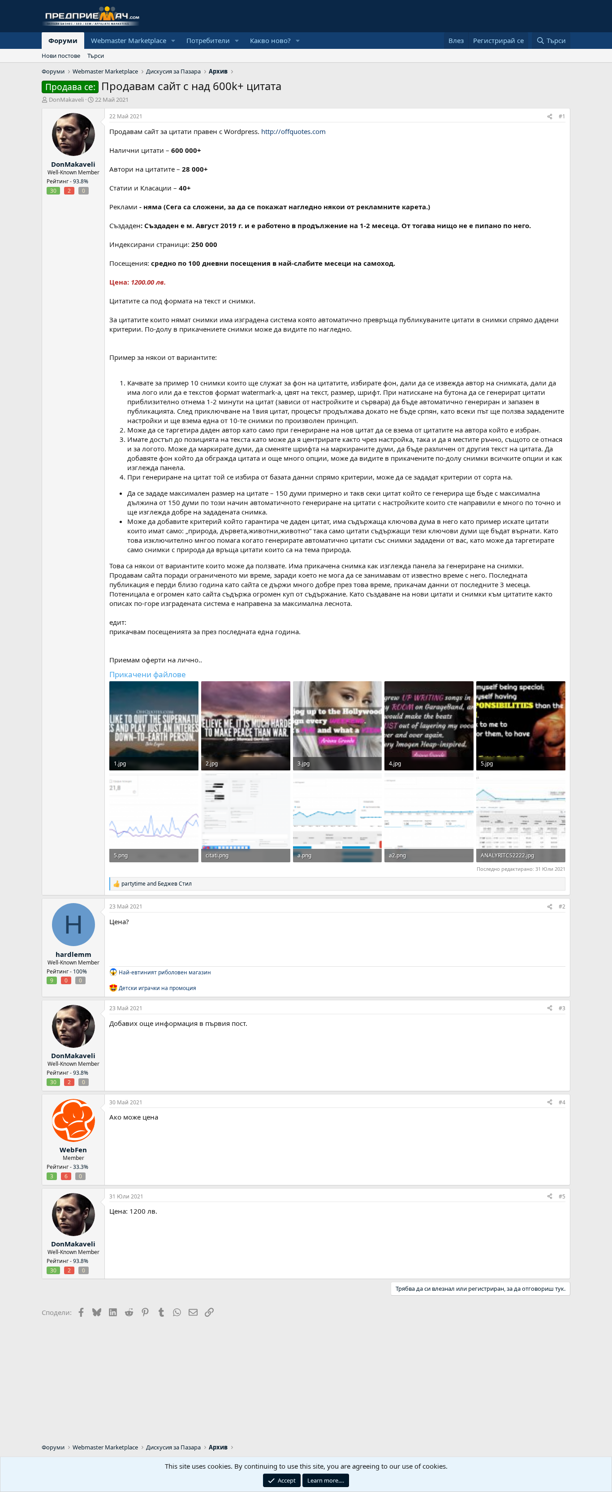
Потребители (208, 40)
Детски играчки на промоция (157, 988)
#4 (562, 1102)
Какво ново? (270, 40)
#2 (562, 906)
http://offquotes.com (293, 131)
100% (80, 971)
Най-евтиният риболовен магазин (165, 972)
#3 (562, 1008)
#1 (562, 116)
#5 (562, 1196)
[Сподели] (550, 117)
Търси (95, 56)
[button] (173, 40)
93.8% (80, 181)
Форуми (63, 40)
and (156, 883)
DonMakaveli (66, 99)
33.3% (80, 1167)
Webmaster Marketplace (128, 40)
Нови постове (61, 56)
